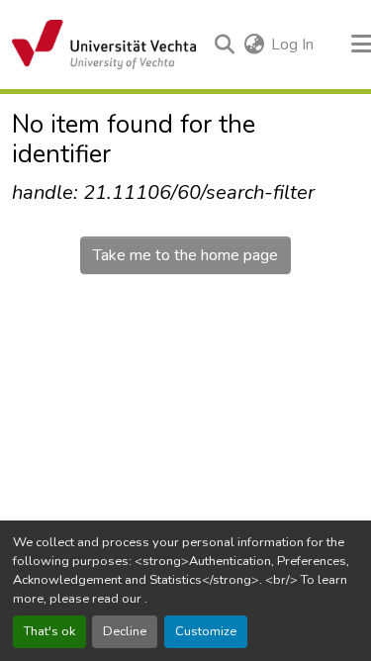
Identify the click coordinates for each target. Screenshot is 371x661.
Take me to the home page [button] (185, 255)
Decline (124, 631)
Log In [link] (292, 44)
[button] (104, 44)
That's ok (49, 631)
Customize (205, 631)
